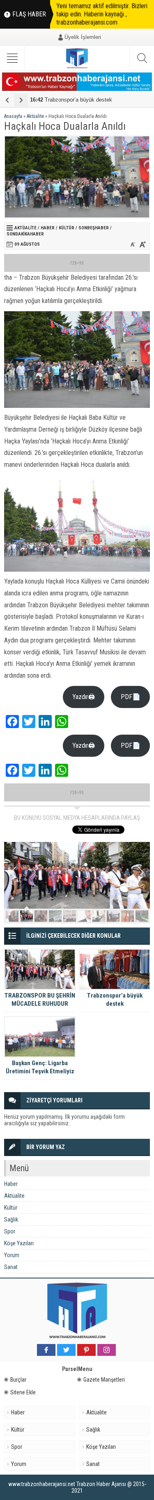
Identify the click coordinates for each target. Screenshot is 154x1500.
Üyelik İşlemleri (82, 37)
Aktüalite (35, 116)
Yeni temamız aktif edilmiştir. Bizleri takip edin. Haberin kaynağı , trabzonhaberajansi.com (101, 14)
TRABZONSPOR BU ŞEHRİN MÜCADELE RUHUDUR (40, 999)
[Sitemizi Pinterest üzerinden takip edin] (86, 1350)
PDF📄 (130, 697)
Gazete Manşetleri (104, 1379)
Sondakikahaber (25, 234)
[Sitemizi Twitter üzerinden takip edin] (66, 1350)
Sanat (11, 1267)
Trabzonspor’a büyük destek (71, 100)
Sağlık (11, 1219)
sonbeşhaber (93, 228)
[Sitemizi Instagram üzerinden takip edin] (106, 1350)
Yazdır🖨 (83, 697)
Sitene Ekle (23, 1392)
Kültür (66, 228)
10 (142, 916)
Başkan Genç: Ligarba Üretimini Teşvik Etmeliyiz (40, 1067)
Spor (9, 1231)
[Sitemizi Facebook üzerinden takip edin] (46, 1350)
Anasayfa (13, 116)
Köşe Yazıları (19, 1243)
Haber (48, 228)
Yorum (11, 1255)
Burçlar (18, 1379)
